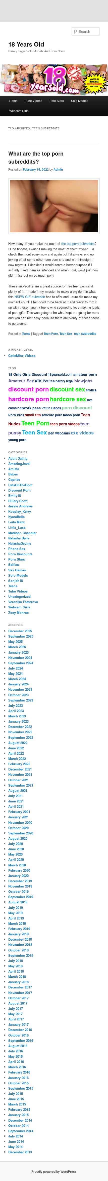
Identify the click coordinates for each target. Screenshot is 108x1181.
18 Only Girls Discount (27, 374)
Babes (13, 474)
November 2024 (20, 657)
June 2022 (16, 748)
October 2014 (18, 1125)
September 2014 (20, 1130)
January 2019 (18, 934)
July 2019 (15, 907)
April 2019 (16, 918)
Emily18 (14, 495)
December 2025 (20, 631)
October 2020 (18, 827)
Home (13, 100)
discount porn (28, 389)
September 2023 (20, 700)
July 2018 (15, 960)
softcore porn (51, 415)
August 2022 (17, 742)
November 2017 (20, 992)
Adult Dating (18, 458)
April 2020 (16, 859)
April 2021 (16, 806)
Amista (13, 468)
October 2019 (18, 891)
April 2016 (16, 1061)
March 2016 (17, 1066)
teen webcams (59, 433)
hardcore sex (68, 399)
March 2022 (17, 758)
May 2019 (15, 912)
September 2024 (20, 662)
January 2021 (18, 817)
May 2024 (15, 673)
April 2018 (16, 971)
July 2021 (15, 795)
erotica (91, 390)
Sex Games (17, 570)
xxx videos (82, 432)
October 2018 (18, 950)
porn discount (77, 407)
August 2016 (17, 1045)
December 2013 (20, 1152)
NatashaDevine (19, 543)
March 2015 (17, 1104)
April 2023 (16, 710)
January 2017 (18, 1024)
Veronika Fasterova (23, 601)
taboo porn (71, 415)
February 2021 (19, 811)
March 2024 (17, 678)
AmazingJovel (19, 463)
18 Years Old (26, 44)
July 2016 (15, 1051)
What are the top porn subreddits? (36, 157)
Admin (58, 169)
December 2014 (20, 1120)
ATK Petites (45, 380)
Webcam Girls (18, 110)
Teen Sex (66, 333)
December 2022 (20, 726)
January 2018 (18, 981)
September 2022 (20, 737)
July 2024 (15, 668)
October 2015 (18, 1083)
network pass (29, 407)
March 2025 (17, 646)
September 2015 (20, 1088)
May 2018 (15, 966)
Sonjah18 (15, 580)
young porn (17, 439)
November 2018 (20, 944)
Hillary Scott (17, 500)
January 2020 (18, 875)
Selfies (13, 564)
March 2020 (17, 865)
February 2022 (19, 763)
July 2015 (15, 1093)
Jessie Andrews (20, 506)
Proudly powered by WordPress (54, 1171)
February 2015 (19, 1109)
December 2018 (20, 939)
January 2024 (18, 684)
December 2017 (20, 987)
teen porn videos (65, 424)
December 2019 (20, 880)
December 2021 (20, 769)
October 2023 (18, 694)
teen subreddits (85, 333)
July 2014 (15, 1136)
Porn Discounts (20, 553)
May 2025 (15, 641)
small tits (33, 415)
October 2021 (18, 780)
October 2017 (18, 997)
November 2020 (20, 822)
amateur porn (85, 374)
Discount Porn (19, 490)
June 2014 (16, 1141)
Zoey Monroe (18, 612)
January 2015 (18, 1114)
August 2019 (17, 902)
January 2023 (18, 721)
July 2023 (15, 705)
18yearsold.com (60, 374)
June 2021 (16, 801)
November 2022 (20, 731)
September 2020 (20, 833)
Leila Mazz (16, 522)
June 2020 (16, 848)
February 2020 (19, 870)
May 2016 (15, 1056)
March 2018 (17, 976)
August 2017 (17, 1003)
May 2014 (15, 1146)
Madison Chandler (22, 532)
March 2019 (17, 923)
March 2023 (17, 716)
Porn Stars (56, 100)
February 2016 (19, 1072)
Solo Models (79, 100)
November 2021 (20, 774)
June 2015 (16, 1098)
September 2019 (20, 896)
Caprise (14, 479)
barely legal (65, 381)
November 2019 (20, 886)
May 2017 (15, 1013)
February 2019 (19, 928)
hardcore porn (28, 398)
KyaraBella (16, 516)
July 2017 (15, 1008)
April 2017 (16, 1019)
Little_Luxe (16, 527)
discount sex (67, 389)
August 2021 (17, 790)
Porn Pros (16, 415)
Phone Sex (16, 548)
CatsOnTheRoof (20, 485)
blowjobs (83, 381)
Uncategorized (19, 596)
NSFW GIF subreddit (30, 296)
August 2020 (17, 838)
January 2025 (18, 652)
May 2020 (15, 854)
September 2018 (20, 955)
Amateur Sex (21, 381)
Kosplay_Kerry (19, 511)
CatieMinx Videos (21, 355)
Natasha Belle (18, 538)
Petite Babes (51, 407)
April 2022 (16, 753)
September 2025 (20, 636)
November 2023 (20, 689)
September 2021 (20, 785)
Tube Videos (33, 100)
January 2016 (18, 1077)
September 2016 (20, 1040)
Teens (26, 333)
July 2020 (15, 843)
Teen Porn (51, 333)
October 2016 (18, 1035)
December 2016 (20, 1029)
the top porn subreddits (78, 243)
